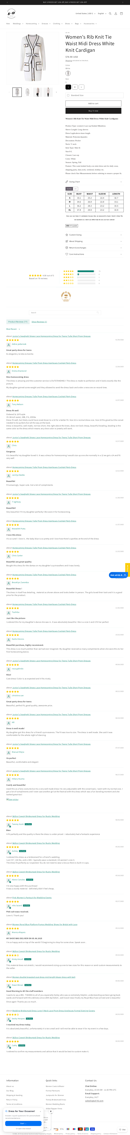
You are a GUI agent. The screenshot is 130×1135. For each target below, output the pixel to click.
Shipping (69, 60)
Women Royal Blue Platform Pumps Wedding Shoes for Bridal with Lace (44, 924)
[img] (41, 275)
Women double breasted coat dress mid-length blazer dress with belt (43, 977)
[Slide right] (56, 92)
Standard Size (77, 95)
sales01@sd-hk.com (94, 1100)
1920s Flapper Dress (54, 1108)
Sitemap (49, 1113)
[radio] (68, 73)
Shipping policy (96, 1133)
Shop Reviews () (39, 321)
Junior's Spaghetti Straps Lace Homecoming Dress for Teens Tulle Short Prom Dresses (51, 336)
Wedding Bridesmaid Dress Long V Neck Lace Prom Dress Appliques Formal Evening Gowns (53, 1010)
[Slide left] (9, 92)
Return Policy (11, 1100)
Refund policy (58, 1133)
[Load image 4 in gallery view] (48, 92)
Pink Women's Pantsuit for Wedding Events (32, 897)
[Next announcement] (123, 2)
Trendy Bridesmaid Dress (56, 1100)
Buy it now (93, 111)
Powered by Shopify (45, 1134)
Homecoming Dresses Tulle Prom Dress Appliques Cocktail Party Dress (44, 363)
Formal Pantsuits (53, 1091)
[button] (17, 23)
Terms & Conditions (14, 1104)
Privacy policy (70, 1133)
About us (10, 1086)
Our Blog (10, 1091)
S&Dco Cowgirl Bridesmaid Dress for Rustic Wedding (36, 816)
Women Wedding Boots (55, 1104)
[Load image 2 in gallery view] (27, 92)
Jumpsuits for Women (55, 1095)
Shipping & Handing (14, 1095)
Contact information (110, 1133)
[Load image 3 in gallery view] (37, 92)
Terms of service (82, 1133)
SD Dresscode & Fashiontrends (28, 1134)
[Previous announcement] (7, 2)
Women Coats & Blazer (55, 1086)
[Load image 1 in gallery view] (17, 92)
